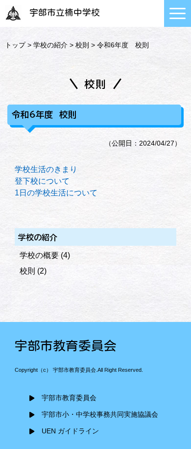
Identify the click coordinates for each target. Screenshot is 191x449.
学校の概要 (39, 255)
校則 (82, 45)
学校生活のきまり (46, 169)
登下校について (42, 181)
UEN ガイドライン (70, 431)
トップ (15, 45)
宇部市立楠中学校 (64, 12)
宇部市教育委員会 (69, 398)
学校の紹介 (50, 45)
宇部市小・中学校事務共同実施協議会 (100, 414)
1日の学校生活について (56, 193)
